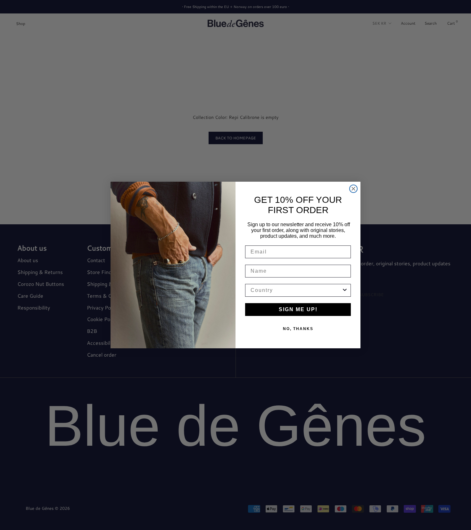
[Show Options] (345, 290)
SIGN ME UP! (298, 309)
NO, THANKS (298, 329)
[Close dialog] (353, 189)
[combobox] (296, 290)
